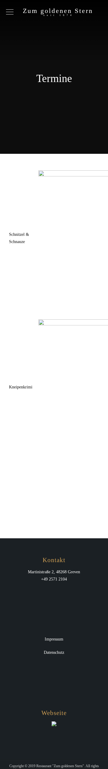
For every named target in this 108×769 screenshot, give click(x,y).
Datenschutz (54, 652)
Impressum (54, 639)
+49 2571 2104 (54, 579)
